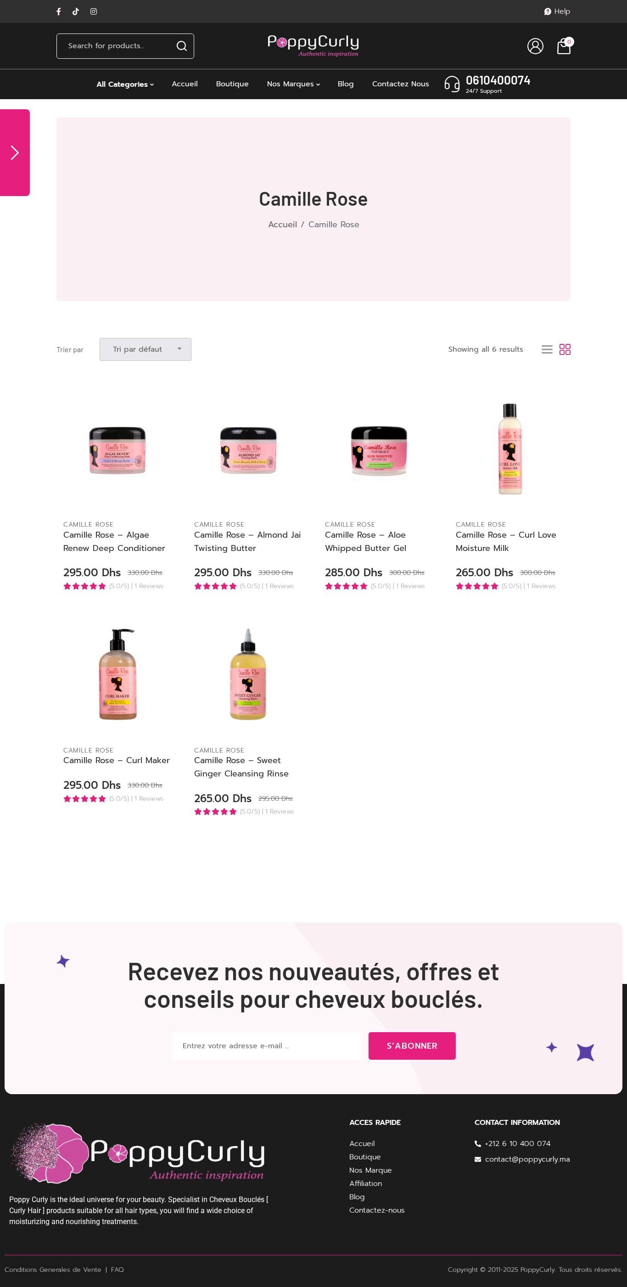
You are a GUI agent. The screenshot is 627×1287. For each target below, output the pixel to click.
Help (562, 11)
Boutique (232, 84)
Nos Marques (290, 84)
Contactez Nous (400, 84)
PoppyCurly (538, 1270)
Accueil (185, 84)
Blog (346, 84)
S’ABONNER (412, 1046)
